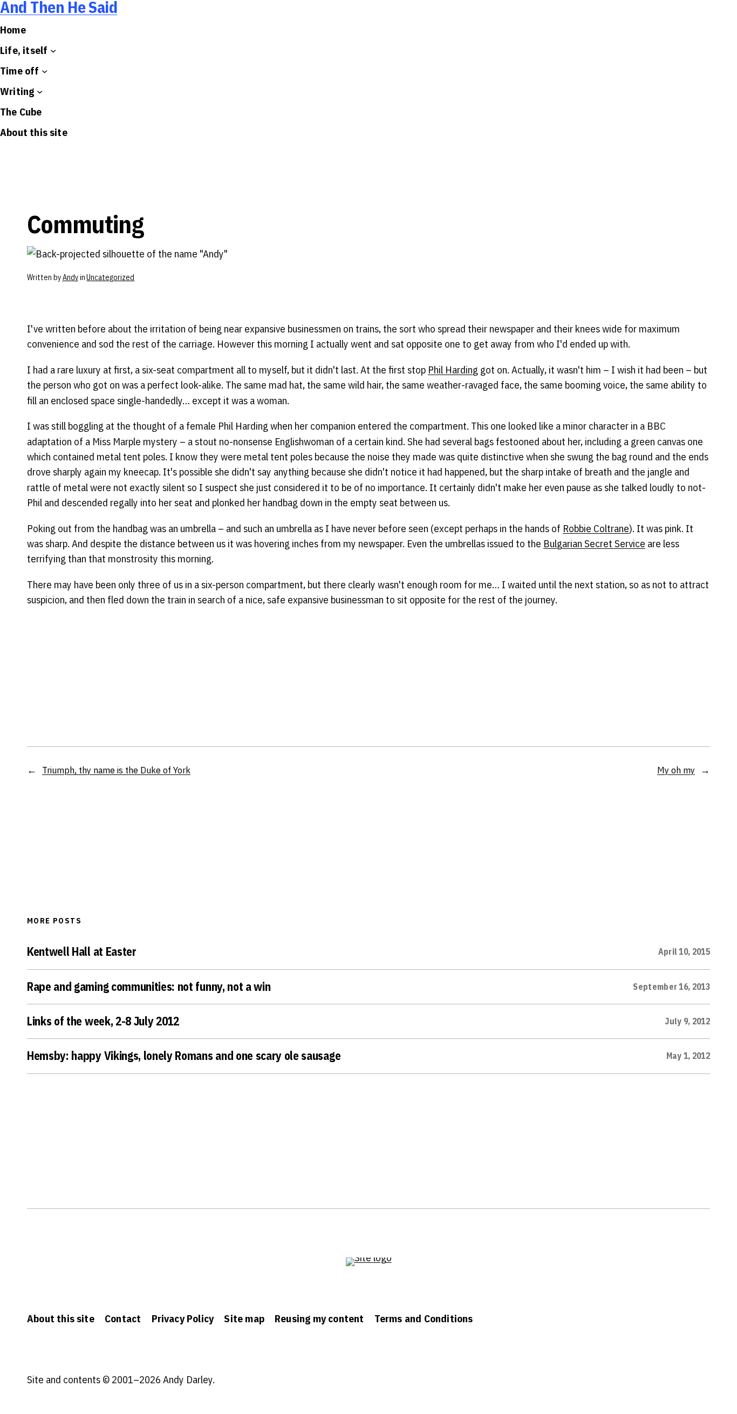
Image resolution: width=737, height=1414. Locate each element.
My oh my (676, 770)
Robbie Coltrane (596, 528)
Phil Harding (453, 369)
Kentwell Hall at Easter (82, 952)
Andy (70, 277)
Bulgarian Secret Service (594, 543)
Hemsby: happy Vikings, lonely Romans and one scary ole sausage (183, 1056)
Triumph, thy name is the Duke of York (116, 770)
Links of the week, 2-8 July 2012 (103, 1021)
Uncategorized (110, 277)
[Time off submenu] (44, 71)
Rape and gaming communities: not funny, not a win (148, 987)
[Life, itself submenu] (53, 50)
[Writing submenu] (40, 91)
